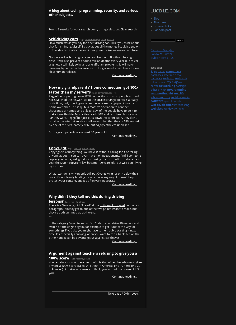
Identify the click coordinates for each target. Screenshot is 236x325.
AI (152, 71)
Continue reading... (124, 75)
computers (173, 71)
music (162, 82)
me (156, 82)
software (157, 101)
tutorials (176, 101)
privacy (162, 89)
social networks (180, 97)
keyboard (168, 78)
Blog (156, 18)
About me (160, 22)
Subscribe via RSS (162, 58)
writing (179, 108)
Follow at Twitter (161, 54)
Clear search (128, 29)
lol (152, 82)
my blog (172, 82)
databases (157, 75)
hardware (156, 78)
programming (176, 89)
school (155, 97)
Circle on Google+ (162, 50)
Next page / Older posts (123, 293)
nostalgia (181, 85)
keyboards (181, 78)
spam (167, 101)
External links (162, 26)
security (164, 97)
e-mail (178, 75)
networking (167, 86)
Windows (169, 108)
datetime (168, 75)
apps (157, 71)
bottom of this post (112, 205)
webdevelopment (163, 105)
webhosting (182, 104)
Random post (162, 30)
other (154, 89)
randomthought (162, 93)
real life (179, 93)
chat (162, 71)
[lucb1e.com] (165, 11)
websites (157, 108)
